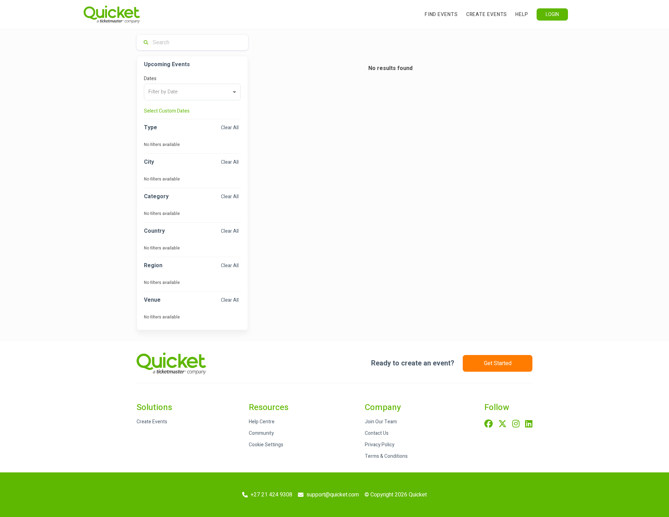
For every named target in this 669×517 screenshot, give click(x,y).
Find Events (441, 14)
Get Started (498, 363)
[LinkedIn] (528, 424)
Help (521, 14)
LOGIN (552, 14)
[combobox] (192, 92)
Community (261, 433)
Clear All (230, 127)
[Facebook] (488, 424)
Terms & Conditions (386, 456)
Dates (150, 78)
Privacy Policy (379, 444)
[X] (502, 424)
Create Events (486, 14)
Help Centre (262, 421)
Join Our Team (381, 421)
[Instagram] (516, 424)
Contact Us (377, 433)
